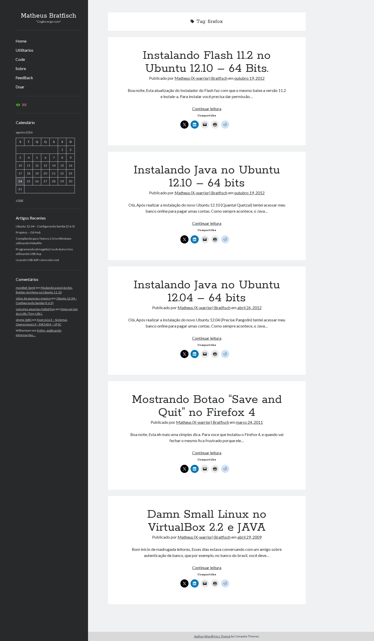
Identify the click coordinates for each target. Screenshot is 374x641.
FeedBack (24, 77)
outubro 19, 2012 (249, 78)
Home (21, 40)
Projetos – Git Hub (28, 232)
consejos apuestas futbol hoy (35, 309)
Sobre (21, 68)
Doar (20, 86)
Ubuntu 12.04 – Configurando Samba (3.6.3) (45, 226)
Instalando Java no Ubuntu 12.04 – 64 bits (207, 291)
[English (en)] (24, 104)
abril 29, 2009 (249, 537)
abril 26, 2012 (249, 307)
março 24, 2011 (249, 422)
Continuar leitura (206, 108)
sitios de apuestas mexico (33, 298)
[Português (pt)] (18, 104)
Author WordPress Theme (212, 636)
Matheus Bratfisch (48, 16)
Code (20, 59)
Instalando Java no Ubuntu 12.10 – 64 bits (207, 176)
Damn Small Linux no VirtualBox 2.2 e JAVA (206, 521)
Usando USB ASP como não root (37, 260)
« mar (19, 200)
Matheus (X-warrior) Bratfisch (201, 78)
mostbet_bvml (25, 288)
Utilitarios (24, 50)
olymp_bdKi (24, 320)
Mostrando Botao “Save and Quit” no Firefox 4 (207, 406)
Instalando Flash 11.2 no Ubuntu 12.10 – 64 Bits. (207, 62)
